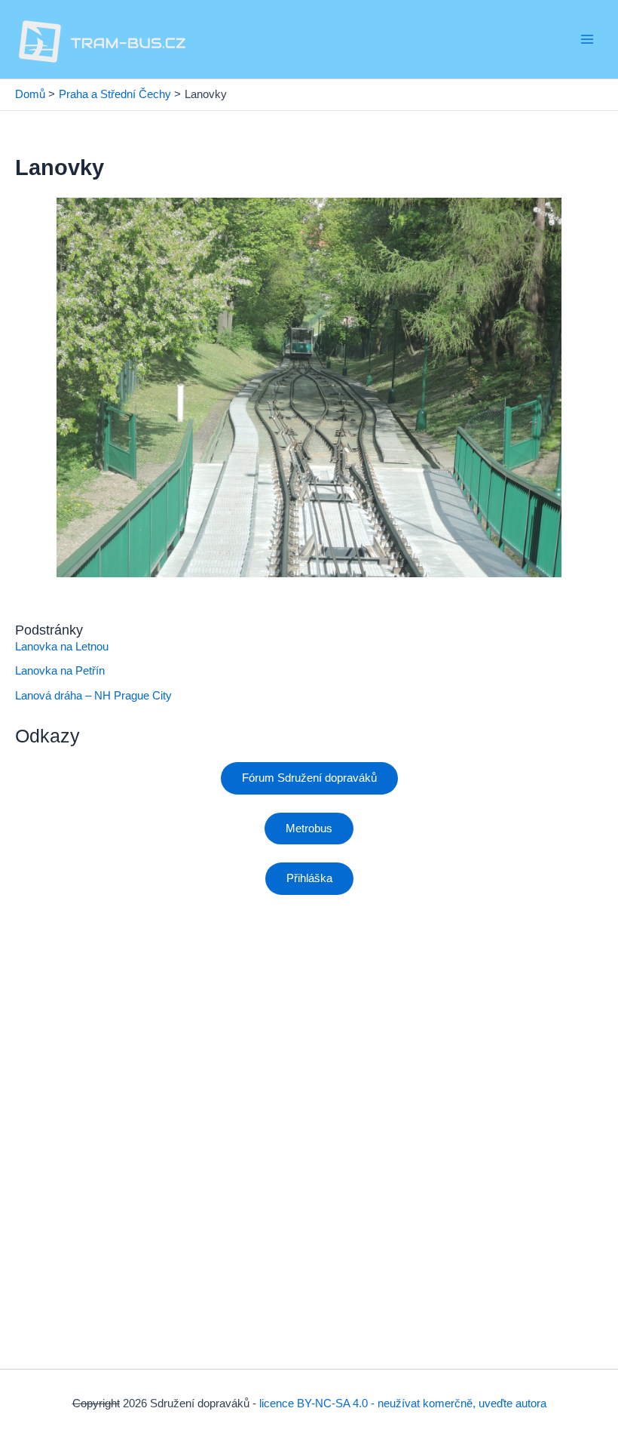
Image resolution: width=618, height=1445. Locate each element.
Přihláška (309, 878)
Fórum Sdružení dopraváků (309, 778)
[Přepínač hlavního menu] (587, 39)
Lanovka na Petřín (60, 671)
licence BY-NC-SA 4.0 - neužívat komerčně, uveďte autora (402, 1403)
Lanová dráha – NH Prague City (93, 696)
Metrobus (309, 828)
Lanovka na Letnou (62, 647)
